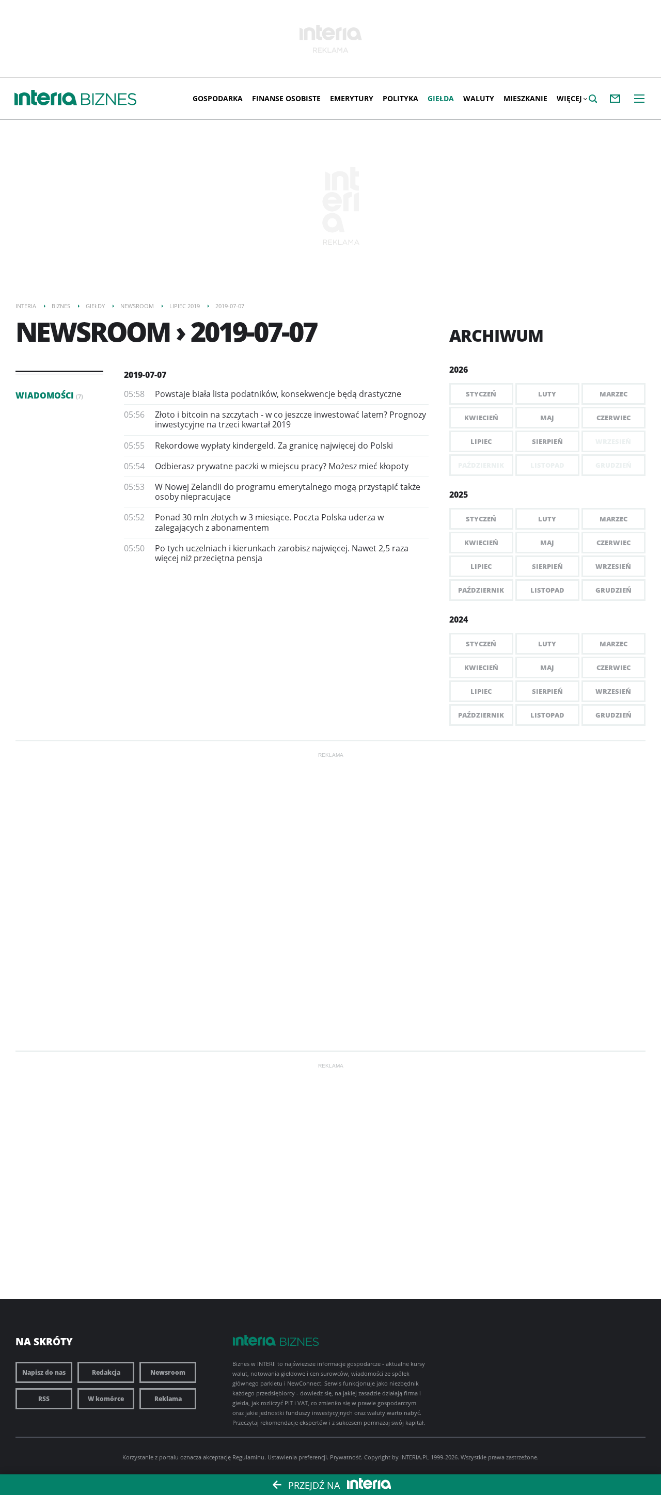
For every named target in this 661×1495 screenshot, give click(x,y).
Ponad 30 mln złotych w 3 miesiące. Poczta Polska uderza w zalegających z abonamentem (269, 522)
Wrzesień (613, 566)
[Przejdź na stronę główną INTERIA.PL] (45, 98)
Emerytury (351, 98)
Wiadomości (49, 395)
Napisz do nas (44, 1372)
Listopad (547, 590)
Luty (547, 394)
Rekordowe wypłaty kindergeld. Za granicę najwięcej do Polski (274, 445)
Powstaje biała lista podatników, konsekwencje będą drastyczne (278, 394)
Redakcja (106, 1372)
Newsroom (167, 1372)
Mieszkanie (525, 98)
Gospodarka (218, 98)
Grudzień (613, 590)
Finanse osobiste (286, 98)
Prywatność (345, 1457)
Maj (547, 417)
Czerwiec (613, 417)
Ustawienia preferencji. (297, 1457)
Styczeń (481, 394)
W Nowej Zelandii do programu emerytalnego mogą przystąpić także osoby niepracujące (287, 491)
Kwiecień (481, 417)
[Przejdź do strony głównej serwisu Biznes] (108, 99)
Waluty (478, 98)
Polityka (400, 98)
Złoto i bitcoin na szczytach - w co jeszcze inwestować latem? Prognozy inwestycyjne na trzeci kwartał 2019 (290, 419)
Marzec (613, 394)
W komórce (106, 1398)
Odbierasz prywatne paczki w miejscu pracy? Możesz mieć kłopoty (281, 466)
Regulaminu (248, 1457)
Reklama (168, 1398)
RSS (44, 1398)
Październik (481, 590)
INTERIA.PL (414, 1457)
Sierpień (547, 441)
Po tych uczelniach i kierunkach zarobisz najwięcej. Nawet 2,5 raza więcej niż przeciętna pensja (281, 553)
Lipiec (481, 441)
